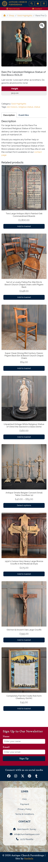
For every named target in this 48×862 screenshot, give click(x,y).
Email (7, 747)
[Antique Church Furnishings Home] (4, 3)
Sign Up (24, 758)
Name (7, 736)
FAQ (24, 799)
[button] (42, 25)
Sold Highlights (24, 15)
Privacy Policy (24, 809)
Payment (24, 804)
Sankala (28, 858)
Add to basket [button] (24, 226)
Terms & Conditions (24, 814)
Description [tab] (9, 115)
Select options (24, 505)
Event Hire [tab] (24, 115)
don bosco (12, 107)
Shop (11, 15)
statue (37, 107)
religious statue (25, 107)
